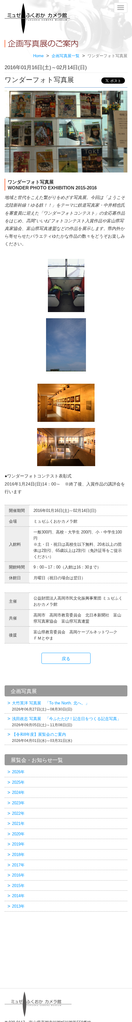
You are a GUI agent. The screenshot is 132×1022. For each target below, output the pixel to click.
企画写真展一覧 (66, 56)
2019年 (18, 844)
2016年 (18, 875)
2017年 (18, 865)
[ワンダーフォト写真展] (66, 132)
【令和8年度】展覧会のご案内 (42, 737)
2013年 (18, 906)
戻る (66, 658)
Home (38, 56)
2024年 (18, 792)
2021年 (18, 823)
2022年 (18, 813)
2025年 (18, 782)
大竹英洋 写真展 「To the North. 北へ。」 (50, 706)
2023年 (18, 803)
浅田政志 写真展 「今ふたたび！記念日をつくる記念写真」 (66, 721)
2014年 (18, 895)
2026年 (18, 772)
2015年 (18, 885)
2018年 (18, 854)
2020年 (18, 834)
